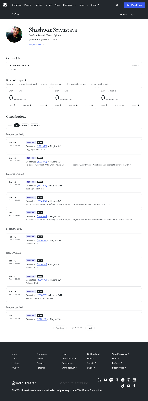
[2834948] (42, 185)
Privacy (15, 368)
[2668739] (42, 295)
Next (90, 328)
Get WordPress (134, 5)
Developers (67, 363)
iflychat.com (35, 45)
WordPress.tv (69, 368)
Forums (34, 125)
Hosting (15, 363)
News (14, 358)
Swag (91, 368)
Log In (132, 14)
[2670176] (42, 264)
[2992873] (42, 146)
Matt (115, 358)
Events (90, 358)
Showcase (42, 354)
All (17, 125)
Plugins (40, 363)
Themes (41, 358)
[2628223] (42, 319)
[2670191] (42, 240)
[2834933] (42, 216)
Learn (64, 354)
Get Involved (93, 354)
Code (24, 125)
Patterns (41, 368)
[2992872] (42, 161)
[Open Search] (117, 5)
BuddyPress (119, 368)
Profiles (15, 14)
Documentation (69, 358)
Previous (60, 328)
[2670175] (42, 280)
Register (123, 14)
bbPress (117, 363)
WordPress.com (121, 354)
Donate (92, 363)
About (14, 354)
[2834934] (42, 201)
